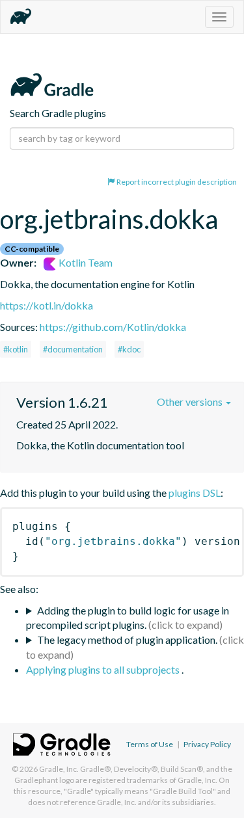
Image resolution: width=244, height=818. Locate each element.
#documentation (73, 349)
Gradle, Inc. (59, 769)
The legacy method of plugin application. (127, 639)
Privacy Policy (207, 744)
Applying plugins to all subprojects (104, 669)
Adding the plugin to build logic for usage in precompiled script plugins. (127, 617)
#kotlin (15, 349)
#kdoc (129, 349)
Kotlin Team (85, 262)
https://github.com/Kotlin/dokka (113, 327)
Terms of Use (149, 744)
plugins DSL (195, 492)
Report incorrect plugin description (176, 182)
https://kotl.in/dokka (46, 305)
